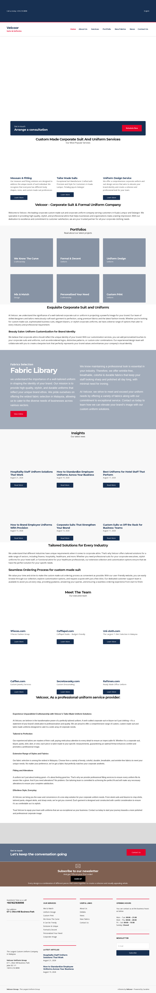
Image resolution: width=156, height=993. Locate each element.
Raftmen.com (111, 681)
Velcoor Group (13, 989)
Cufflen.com (17, 681)
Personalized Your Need (74, 294)
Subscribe (133, 953)
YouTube (135, 11)
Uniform (63, 261)
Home (73, 29)
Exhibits (83, 912)
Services (95, 29)
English (146, 11)
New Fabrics (120, 29)
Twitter (130, 11)
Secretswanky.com (68, 681)
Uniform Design (116, 258)
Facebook (127, 11)
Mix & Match (21, 294)
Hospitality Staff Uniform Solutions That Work (55, 956)
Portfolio (107, 29)
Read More (18, 485)
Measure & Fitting (21, 178)
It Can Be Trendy (50, 922)
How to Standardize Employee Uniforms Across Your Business (75, 473)
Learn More (19, 197)
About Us (83, 29)
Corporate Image (50, 937)
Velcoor (13, 28)
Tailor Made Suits (67, 178)
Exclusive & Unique (50, 926)
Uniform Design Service (117, 178)
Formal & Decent (70, 258)
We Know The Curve (26, 258)
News (132, 29)
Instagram (132, 11)
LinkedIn (137, 11)
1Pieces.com (17, 631)
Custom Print (114, 294)
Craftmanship (19, 261)
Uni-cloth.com (111, 631)
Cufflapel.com (65, 631)
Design (17, 297)
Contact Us (143, 29)
